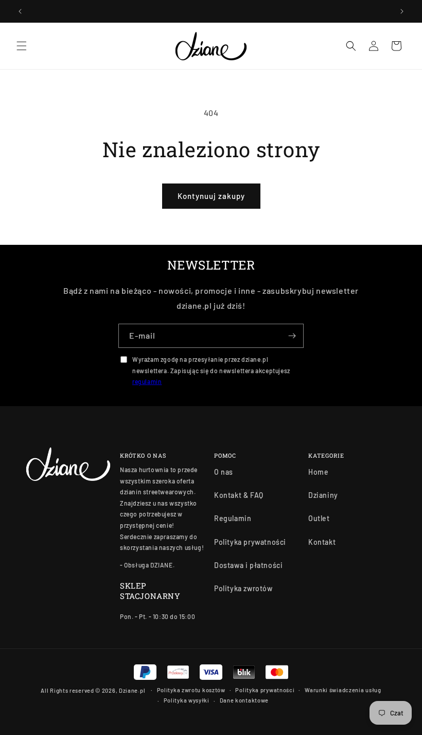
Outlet (319, 518)
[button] (21, 46)
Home (318, 471)
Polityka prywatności (250, 542)
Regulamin (232, 518)
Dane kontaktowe (244, 700)
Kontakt (322, 542)
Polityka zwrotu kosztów (191, 690)
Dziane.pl (132, 690)
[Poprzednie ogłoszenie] (20, 11)
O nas (223, 471)
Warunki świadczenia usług (343, 690)
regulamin (147, 381)
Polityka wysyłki (186, 700)
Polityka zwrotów (243, 588)
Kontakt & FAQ (238, 495)
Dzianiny (323, 495)
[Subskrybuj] (291, 336)
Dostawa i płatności (248, 565)
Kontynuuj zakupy (211, 196)
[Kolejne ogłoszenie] (402, 11)
